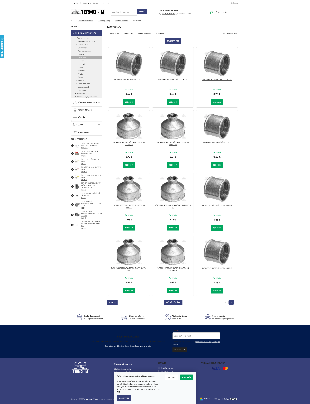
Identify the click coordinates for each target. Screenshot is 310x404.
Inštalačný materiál (87, 33)
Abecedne (160, 33)
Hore (113, 302)
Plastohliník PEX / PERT (87, 41)
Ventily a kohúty (83, 93)
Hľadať (142, 11)
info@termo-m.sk (167, 368)
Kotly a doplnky (85, 110)
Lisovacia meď (83, 87)
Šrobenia (81, 71)
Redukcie (82, 64)
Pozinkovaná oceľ (84, 51)
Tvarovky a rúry (83, 38)
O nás (76, 3)
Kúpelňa (81, 117)
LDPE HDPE (82, 90)
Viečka (81, 74)
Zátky (80, 77)
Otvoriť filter (173, 41)
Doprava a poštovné (90, 3)
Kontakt (106, 3)
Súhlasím (186, 377)
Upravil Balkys (223, 399)
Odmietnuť (171, 377)
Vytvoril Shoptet (210, 399)
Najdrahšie (128, 33)
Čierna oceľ (82, 48)
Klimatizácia (83, 132)
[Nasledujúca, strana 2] (231, 302)
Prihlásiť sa (179, 350)
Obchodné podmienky (122, 369)
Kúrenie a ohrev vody (87, 102)
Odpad (80, 125)
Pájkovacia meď (84, 84)
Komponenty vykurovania (87, 97)
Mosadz (81, 80)
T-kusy (81, 61)
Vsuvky (81, 67)
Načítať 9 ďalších (173, 302)
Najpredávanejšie (144, 33)
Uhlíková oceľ (83, 44)
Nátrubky (82, 58)
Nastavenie (124, 398)
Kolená (81, 54)
